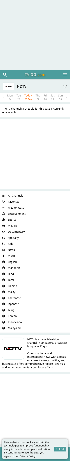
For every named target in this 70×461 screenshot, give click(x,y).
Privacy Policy (27, 456)
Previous (3, 97)
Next (67, 97)
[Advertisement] (35, 35)
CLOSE (60, 449)
